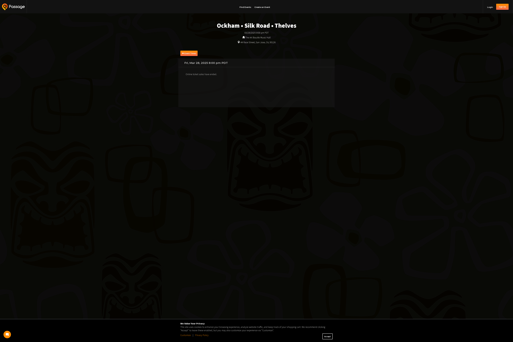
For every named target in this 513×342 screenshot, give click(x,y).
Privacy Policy (202, 335)
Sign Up (502, 6)
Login (490, 7)
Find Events (245, 7)
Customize (185, 335)
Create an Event (262, 7)
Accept (327, 336)
